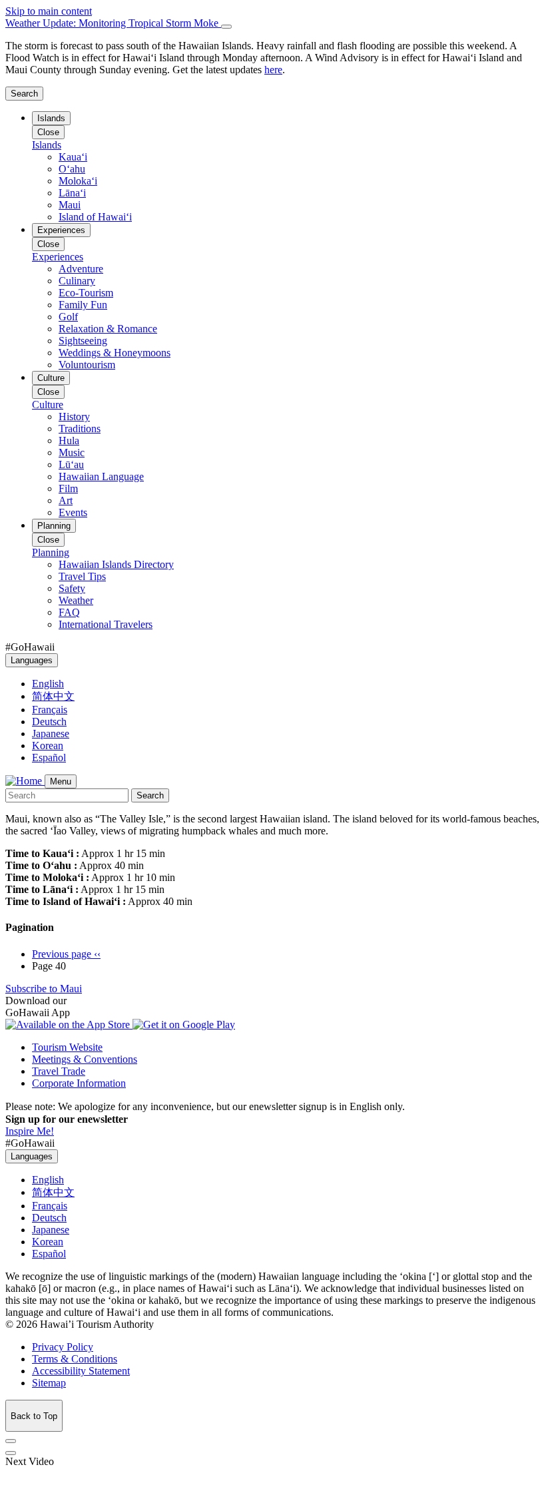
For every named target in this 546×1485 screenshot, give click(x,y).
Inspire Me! (29, 1131)
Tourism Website (67, 1047)
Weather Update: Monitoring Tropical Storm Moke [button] (113, 23)
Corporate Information (79, 1083)
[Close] (226, 27)
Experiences (61, 230)
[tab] (273, 23)
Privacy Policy (62, 1346)
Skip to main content (48, 11)
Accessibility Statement (81, 1370)
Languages (32, 660)
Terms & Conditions (74, 1358)
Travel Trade (58, 1071)
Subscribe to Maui (43, 988)
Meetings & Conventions (84, 1059)
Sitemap (49, 1382)
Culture (51, 378)
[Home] (25, 780)
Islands (51, 118)
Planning (54, 526)
